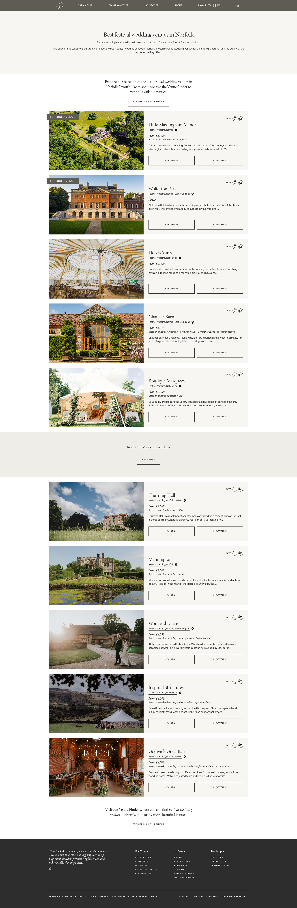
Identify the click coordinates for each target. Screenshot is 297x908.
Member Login (182, 861)
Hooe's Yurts (160, 252)
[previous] (90, 166)
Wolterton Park (162, 188)
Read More (148, 460)
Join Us (178, 857)
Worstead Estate (163, 623)
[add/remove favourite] (234, 118)
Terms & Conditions (61, 897)
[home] (59, 5)
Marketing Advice (184, 874)
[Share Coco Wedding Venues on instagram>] (50, 869)
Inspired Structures (166, 687)
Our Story (180, 870)
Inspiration (142, 866)
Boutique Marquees (166, 380)
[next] (102, 166)
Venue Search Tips (146, 870)
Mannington (160, 559)
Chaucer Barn (161, 316)
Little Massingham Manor (172, 124)
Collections (142, 861)
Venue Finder (148, 102)
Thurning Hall (161, 495)
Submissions (181, 866)
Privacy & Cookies (85, 897)
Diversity (104, 897)
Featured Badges (184, 878)
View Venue (220, 161)
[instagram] (238, 5)
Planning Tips (143, 874)
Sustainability (120, 897)
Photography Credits (144, 897)
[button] (85, 5)
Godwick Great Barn (167, 751)
